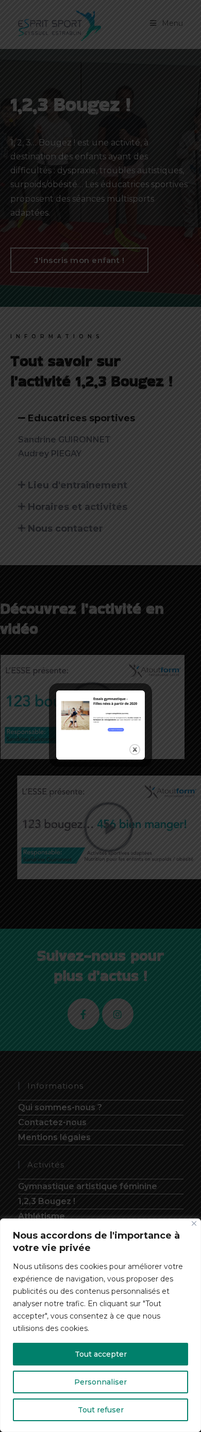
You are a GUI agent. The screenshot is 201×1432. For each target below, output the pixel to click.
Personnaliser (100, 1382)
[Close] (194, 1223)
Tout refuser (101, 1409)
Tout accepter (101, 1354)
